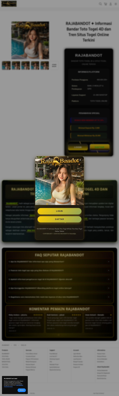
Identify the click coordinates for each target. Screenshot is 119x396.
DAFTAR (59, 219)
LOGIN (59, 211)
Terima (21, 390)
